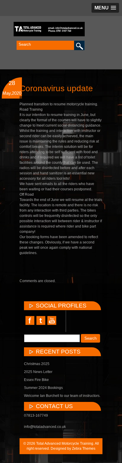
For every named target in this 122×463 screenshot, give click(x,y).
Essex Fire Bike (36, 380)
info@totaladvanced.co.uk (45, 427)
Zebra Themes (83, 448)
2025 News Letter (38, 372)
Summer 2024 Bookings (43, 388)
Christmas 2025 (36, 364)
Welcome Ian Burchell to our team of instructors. (62, 396)
